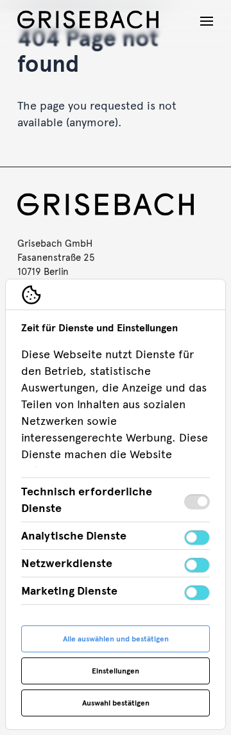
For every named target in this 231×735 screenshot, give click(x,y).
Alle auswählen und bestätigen (116, 638)
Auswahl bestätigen (116, 702)
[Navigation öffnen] (206, 21)
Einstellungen (115, 670)
